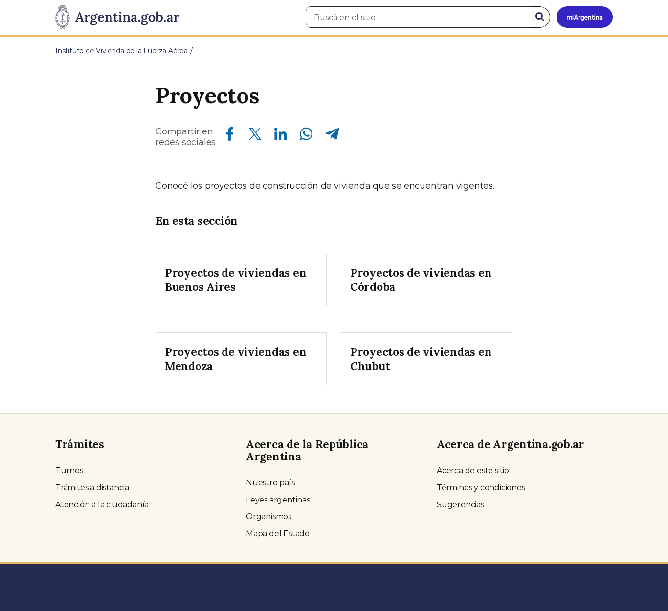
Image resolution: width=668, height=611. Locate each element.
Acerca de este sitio (473, 470)
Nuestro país (270, 482)
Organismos (268, 516)
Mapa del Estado (278, 533)
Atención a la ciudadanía (102, 504)
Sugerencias (460, 504)
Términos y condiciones (481, 487)
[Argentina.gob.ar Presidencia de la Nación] (117, 17)
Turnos (69, 470)
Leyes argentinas (278, 499)
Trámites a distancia (92, 487)
